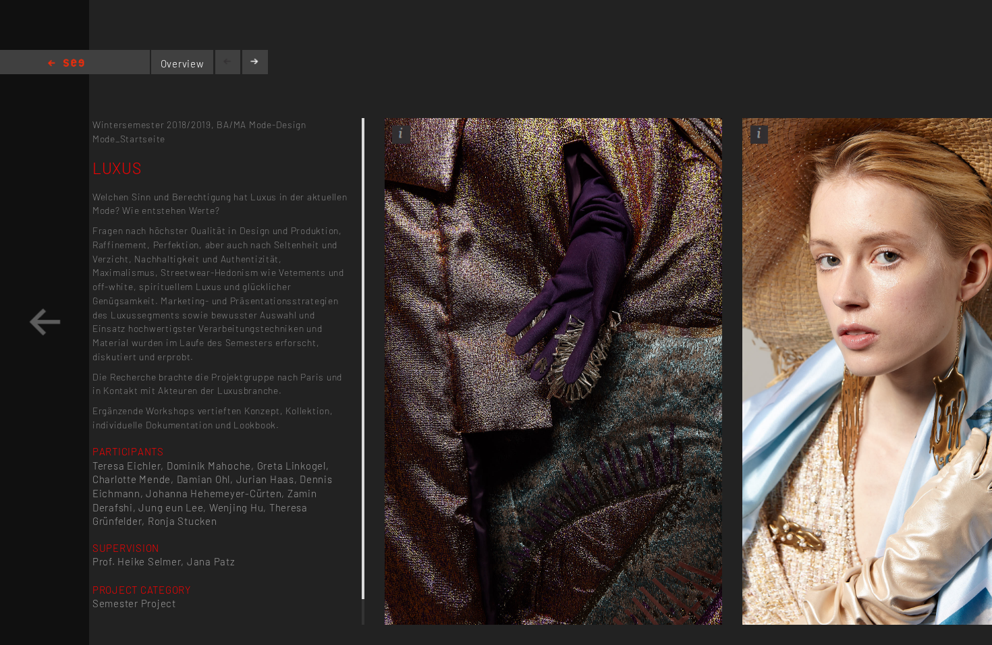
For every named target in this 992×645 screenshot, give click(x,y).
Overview (182, 63)
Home (66, 63)
